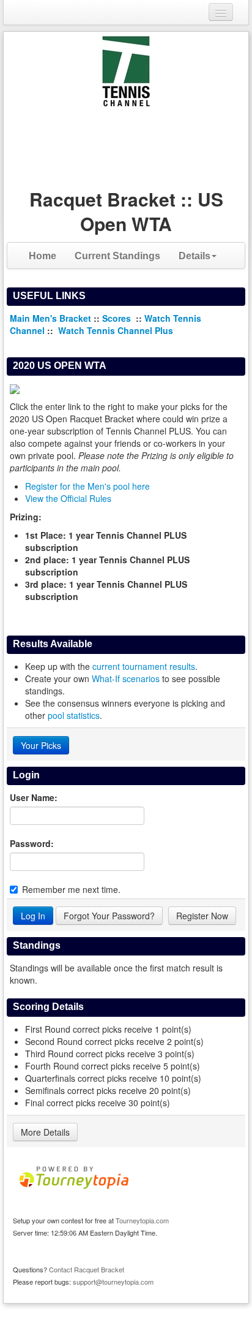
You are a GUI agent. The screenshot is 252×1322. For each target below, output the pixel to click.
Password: (32, 843)
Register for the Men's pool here (87, 486)
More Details (45, 1132)
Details (194, 256)
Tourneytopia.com (142, 1220)
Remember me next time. (71, 889)
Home (42, 256)
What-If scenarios (126, 678)
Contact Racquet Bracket (86, 1269)
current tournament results (143, 666)
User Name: (33, 797)
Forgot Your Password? (109, 916)
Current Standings (117, 256)
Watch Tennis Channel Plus (115, 330)
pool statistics (74, 715)
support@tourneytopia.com (113, 1281)
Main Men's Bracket (50, 318)
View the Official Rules (68, 498)
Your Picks (41, 745)
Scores (117, 318)
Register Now (202, 916)
